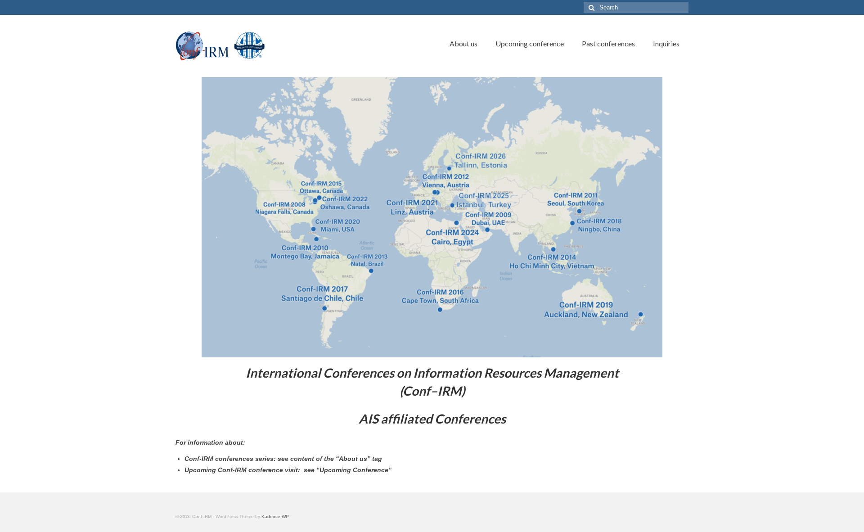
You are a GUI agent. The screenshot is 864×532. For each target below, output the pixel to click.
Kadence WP (275, 516)
